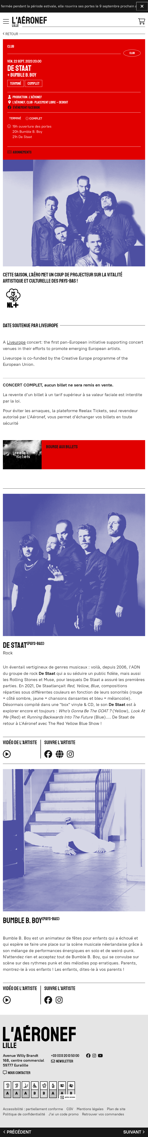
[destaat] (60, 754)
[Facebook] (88, 1055)
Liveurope (16, 342)
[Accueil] (29, 21)
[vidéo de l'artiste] (7, 756)
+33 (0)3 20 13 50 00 (65, 1055)
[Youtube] (100, 1055)
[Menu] (6, 21)
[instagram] (70, 754)
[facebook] (48, 754)
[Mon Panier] (141, 21)
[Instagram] (94, 1055)
